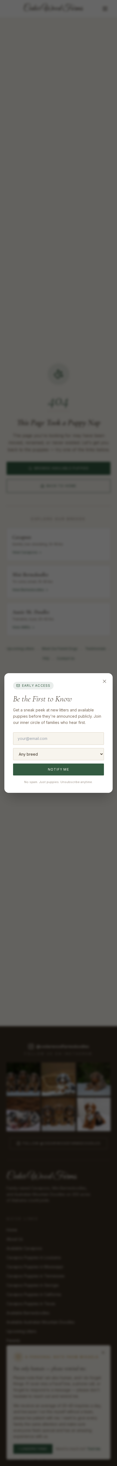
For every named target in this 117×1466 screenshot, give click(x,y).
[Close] (104, 681)
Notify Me (58, 769)
